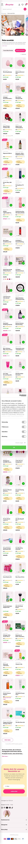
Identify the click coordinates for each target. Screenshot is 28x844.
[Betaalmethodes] (5, 839)
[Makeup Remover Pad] (20, 63)
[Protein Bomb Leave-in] (8, 510)
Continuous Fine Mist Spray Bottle (20, 212)
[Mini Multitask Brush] (20, 597)
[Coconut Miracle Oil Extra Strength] (8, 481)
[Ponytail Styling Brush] (20, 481)
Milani (17, 124)
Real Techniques (19, 459)
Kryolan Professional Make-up (19, 182)
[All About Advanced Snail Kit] (20, 260)
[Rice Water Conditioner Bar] (8, 231)
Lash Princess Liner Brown (6, 297)
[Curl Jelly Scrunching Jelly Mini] (8, 364)
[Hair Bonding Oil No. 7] (20, 510)
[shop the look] (22, 33)
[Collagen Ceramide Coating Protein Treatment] (8, 88)
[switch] (24, 427)
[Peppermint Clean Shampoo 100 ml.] (8, 713)
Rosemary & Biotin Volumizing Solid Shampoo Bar (20, 635)
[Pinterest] (4, 807)
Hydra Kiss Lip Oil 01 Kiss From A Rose (7, 270)
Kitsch (17, 95)
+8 (11, 279)
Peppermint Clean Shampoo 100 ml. (7, 723)
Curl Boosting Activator (19, 548)
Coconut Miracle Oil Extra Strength (7, 490)
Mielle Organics (19, 151)
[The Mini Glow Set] (20, 713)
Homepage (3, 13)
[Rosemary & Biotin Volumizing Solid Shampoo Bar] (20, 626)
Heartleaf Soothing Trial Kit (7, 324)
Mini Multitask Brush (19, 606)
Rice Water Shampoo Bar (19, 98)
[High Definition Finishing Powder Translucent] (20, 288)
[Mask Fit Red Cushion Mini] (8, 117)
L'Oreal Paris (19, 238)
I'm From (17, 575)
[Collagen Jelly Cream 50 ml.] (8, 626)
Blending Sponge (7, 72)
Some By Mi (18, 321)
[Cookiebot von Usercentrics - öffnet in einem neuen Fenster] (19, 395)
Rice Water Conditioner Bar (7, 241)
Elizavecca (5, 95)
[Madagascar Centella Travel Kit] (8, 452)
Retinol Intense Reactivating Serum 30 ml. (19, 324)
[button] (4, 279)
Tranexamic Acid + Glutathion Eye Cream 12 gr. (20, 349)
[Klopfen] (12, 807)
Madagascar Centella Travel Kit (7, 461)
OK (14, 447)
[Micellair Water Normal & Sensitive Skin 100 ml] (20, 364)
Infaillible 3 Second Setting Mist (20, 241)
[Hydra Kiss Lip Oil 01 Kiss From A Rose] (8, 260)
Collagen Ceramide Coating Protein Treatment (7, 98)
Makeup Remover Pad (20, 72)
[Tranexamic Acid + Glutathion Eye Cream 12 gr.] (20, 339)
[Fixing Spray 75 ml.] (20, 173)
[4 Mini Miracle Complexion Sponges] (20, 452)
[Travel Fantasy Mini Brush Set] (8, 539)
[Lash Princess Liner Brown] (8, 288)
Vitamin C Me (19, 664)
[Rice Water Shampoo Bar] (20, 88)
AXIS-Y (17, 720)
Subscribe (14, 791)
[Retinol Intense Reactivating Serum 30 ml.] (20, 314)
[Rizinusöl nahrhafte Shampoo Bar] (8, 655)
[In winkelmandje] (11, 65)
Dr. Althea (18, 691)
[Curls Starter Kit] (8, 568)
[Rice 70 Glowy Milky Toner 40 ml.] (8, 339)
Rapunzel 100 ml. (7, 153)
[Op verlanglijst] (12, 59)
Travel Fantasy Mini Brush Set (7, 548)
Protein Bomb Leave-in (6, 519)
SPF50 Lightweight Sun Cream (7, 212)
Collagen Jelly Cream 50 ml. (6, 635)
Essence (5, 295)
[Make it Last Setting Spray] (20, 117)
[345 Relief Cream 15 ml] (20, 684)
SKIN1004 (5, 459)
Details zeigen (19, 442)
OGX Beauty (6, 488)
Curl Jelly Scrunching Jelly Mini (7, 374)
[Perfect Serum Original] (8, 684)
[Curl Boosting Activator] (20, 539)
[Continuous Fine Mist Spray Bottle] (20, 202)
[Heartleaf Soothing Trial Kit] (8, 314)
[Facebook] (10, 807)
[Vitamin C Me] (20, 655)
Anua (4, 321)
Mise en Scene (6, 691)
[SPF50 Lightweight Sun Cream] (8, 202)
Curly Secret (6, 517)
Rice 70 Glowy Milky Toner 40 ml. (7, 349)
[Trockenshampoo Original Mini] (8, 597)
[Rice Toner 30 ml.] (20, 568)
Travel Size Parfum (8, 50)
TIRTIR (4, 124)
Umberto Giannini (7, 372)
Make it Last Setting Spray (19, 127)
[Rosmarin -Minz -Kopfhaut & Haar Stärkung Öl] (20, 144)
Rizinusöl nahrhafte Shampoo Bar (6, 665)
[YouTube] (7, 807)
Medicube (5, 633)
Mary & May (18, 346)
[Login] (19, 4)
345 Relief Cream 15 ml (20, 694)
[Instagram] (2, 807)
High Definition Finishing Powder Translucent (20, 298)
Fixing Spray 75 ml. (20, 185)
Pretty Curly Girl (7, 720)
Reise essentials (20, 50)
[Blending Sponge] (8, 63)
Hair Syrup (5, 151)
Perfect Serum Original (7, 694)
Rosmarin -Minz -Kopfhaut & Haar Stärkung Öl (20, 154)
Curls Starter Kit (7, 577)
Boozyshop (5, 70)
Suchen (25, 9)
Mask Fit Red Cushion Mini (6, 127)
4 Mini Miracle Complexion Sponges (19, 461)
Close (14, 820)
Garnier (17, 372)
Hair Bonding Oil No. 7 (20, 519)
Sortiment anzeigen (2, 4)
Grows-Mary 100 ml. (7, 183)
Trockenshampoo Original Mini (7, 606)
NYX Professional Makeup (20, 296)
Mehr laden (7, 740)
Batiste (5, 604)
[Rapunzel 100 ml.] (8, 144)
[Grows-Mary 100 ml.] (8, 173)
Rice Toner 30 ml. (20, 577)
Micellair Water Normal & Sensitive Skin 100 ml (19, 374)
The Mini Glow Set (20, 722)
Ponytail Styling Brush (20, 490)
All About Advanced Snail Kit (20, 270)
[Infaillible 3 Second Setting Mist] (20, 231)
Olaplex (17, 517)
